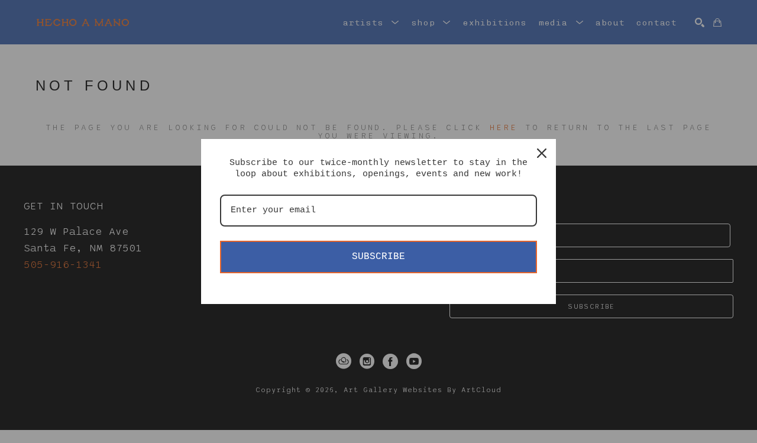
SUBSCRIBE (378, 256)
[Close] (542, 153)
